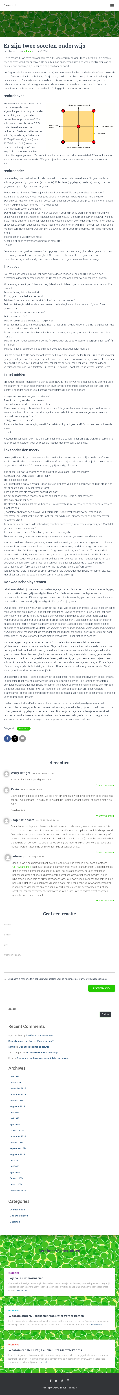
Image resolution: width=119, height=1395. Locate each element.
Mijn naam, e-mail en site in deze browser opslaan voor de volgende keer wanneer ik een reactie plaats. (58, 979)
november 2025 (18, 1094)
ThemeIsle (71, 1387)
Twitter (56, 1380)
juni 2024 (14, 1166)
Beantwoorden (106, 785)
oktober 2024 (16, 1142)
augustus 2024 (17, 1154)
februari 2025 (17, 1130)
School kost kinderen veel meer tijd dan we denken (42, 1058)
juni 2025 (14, 1112)
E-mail (68, 1380)
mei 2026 (14, 1076)
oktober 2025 (16, 1100)
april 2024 (15, 1172)
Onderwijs (23, 728)
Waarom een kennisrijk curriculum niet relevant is (45, 1350)
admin (17, 856)
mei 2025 (14, 1118)
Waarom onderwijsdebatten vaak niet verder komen (46, 1316)
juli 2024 (14, 1160)
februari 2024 (17, 1178)
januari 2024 (16, 1184)
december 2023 (18, 1190)
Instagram (62, 1380)
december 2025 (18, 1088)
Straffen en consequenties (39, 1035)
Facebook (50, 1380)
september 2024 (18, 1148)
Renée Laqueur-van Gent (20, 1041)
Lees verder (21, 1290)
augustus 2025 (17, 1106)
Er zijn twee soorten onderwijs (33, 1047)
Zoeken (12, 1009)
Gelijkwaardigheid (21, 866)
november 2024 (18, 1136)
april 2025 (15, 1124)
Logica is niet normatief (25, 1278)
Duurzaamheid (17, 1209)
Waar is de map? (45, 1041)
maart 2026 (15, 1082)
